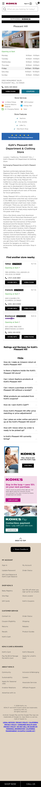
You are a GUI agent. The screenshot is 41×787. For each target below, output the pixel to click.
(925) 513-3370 (14, 332)
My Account (27, 565)
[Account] (30, 3)
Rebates (25, 626)
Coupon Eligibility (9, 621)
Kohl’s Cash (6, 637)
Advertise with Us (9, 693)
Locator (6, 157)
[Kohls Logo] (11, 4)
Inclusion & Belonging (30, 672)
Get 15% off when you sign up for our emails (30, 591)
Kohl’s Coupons (28, 601)
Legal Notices (9, 722)
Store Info (12, 282)
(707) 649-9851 (14, 278)
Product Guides (28, 632)
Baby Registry (7, 591)
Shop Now (10, 784)
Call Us (30, 784)
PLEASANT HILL (26, 157)
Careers (25, 677)
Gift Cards (6, 601)
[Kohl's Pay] (20, 519)
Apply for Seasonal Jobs (9, 682)
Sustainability (7, 677)
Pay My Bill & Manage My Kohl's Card (10, 657)
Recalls (4, 632)
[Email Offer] (20, 489)
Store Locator (27, 596)
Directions (10, 91)
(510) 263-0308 (14, 304)
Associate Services (29, 682)
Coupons (30, 91)
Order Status (27, 616)
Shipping (25, 621)
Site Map (5, 596)
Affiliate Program (28, 687)
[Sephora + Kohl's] (20, 22)
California (15, 157)
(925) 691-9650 (10, 87)
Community (6, 672)
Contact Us (6, 616)
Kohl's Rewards (28, 652)
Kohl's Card (6, 652)
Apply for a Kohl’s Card (29, 657)
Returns (5, 626)
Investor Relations (9, 687)
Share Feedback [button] (21, 549)
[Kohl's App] (20, 460)
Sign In (4, 565)
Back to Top (20, 540)
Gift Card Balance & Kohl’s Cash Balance (9, 575)
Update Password (8, 570)
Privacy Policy (22, 722)
